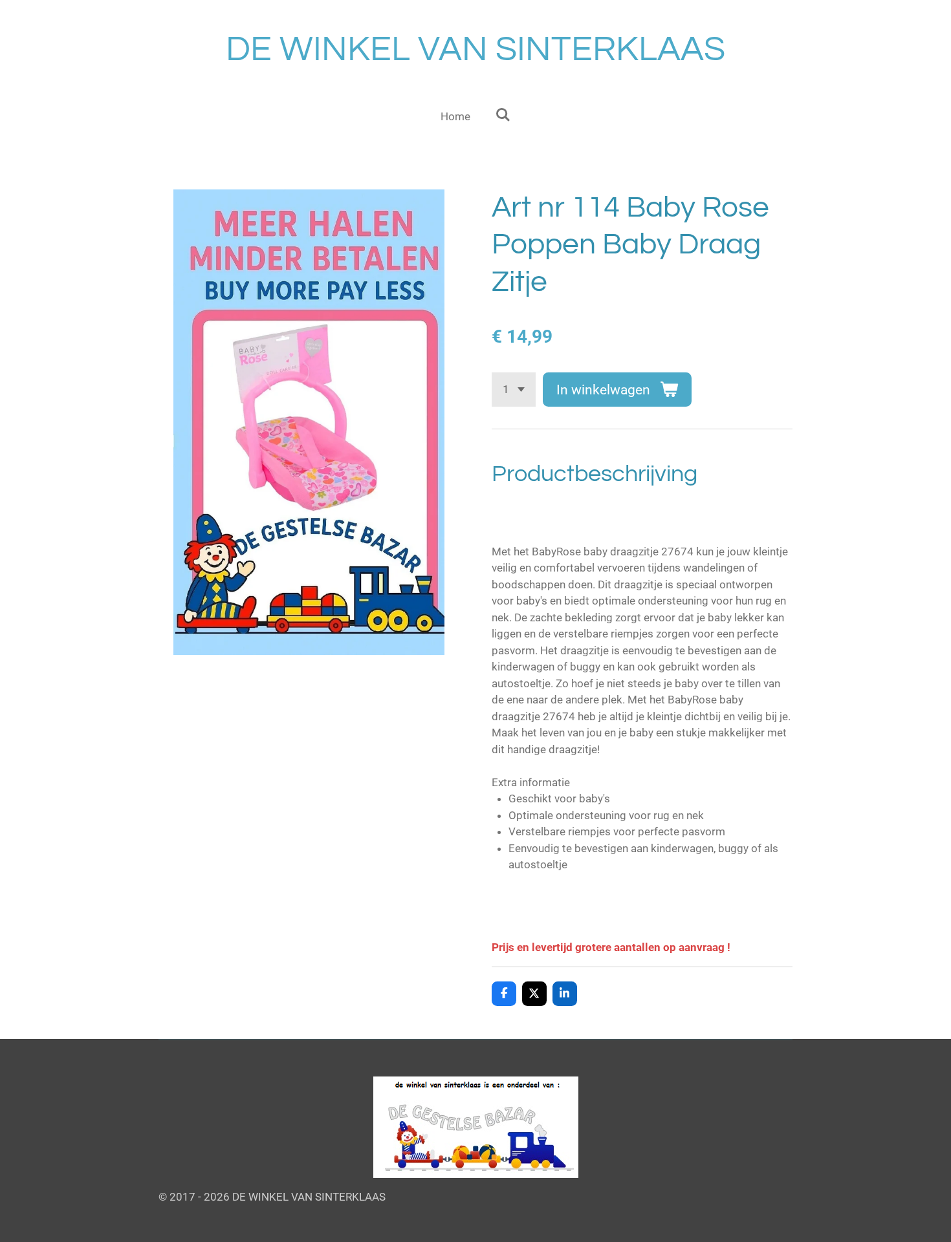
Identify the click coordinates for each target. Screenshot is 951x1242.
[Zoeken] (502, 115)
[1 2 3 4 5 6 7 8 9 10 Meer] (514, 389)
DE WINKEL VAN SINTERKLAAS (475, 49)
